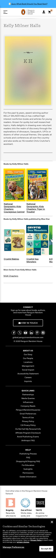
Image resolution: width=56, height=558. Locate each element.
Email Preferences (28, 413)
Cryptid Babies (11, 259)
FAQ (28, 457)
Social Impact (28, 370)
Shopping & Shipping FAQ (28, 461)
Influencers (28, 402)
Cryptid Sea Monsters (32, 260)
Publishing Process (28, 453)
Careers (28, 377)
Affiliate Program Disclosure (28, 433)
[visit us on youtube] (25, 333)
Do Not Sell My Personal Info (28, 429)
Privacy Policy (28, 421)
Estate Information (28, 476)
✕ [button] (52, 522)
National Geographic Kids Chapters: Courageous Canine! (14, 207)
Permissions (28, 473)
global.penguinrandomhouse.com (28, 337)
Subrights (28, 469)
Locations (28, 362)
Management (28, 366)
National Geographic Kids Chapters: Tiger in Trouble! (36, 207)
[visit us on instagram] (43, 333)
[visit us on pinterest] (37, 333)
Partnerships (28, 394)
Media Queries (28, 398)
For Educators (28, 465)
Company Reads (28, 406)
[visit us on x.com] (20, 333)
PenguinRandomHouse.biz (28, 410)
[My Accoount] (44, 12)
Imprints (28, 381)
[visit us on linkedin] (31, 333)
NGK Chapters (11, 275)
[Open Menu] (5, 12)
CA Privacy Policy (28, 425)
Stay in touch (29, 323)
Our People (28, 358)
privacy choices (23, 542)
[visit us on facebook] (14, 333)
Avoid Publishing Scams (28, 436)
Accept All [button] (46, 548)
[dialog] (28, 538)
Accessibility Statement (28, 373)
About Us (28, 350)
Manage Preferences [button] (13, 547)
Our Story (28, 354)
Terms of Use (28, 417)
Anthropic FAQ (28, 440)
